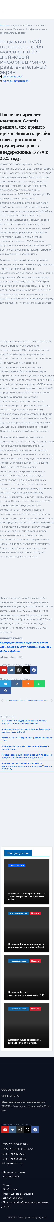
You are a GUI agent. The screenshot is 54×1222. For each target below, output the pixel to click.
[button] (5, 683)
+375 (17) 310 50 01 (14, 1154)
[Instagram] (18, 670)
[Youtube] (4, 670)
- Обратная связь (12, 1198)
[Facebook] (34, 670)
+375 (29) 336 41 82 (15, 1144)
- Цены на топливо (13, 1172)
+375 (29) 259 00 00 (17, 1149)
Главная (4, 25)
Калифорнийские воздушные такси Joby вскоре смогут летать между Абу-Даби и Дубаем (26, 647)
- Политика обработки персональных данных (25, 1204)
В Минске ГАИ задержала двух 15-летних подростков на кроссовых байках (26, 896)
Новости (35, 913)
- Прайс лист (9, 1189)
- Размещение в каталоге (17, 1193)
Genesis (8, 80)
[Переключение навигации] (4, 12)
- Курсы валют (10, 1176)
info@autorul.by (12, 1163)
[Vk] (11, 670)
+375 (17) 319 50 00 (14, 1158)
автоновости (22, 80)
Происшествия (17, 865)
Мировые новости (18, 913)
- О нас (6, 1185)
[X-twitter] (26, 670)
